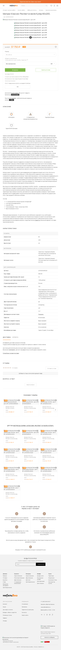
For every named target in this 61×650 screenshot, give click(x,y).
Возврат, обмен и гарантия (10, 612)
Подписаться (40, 564)
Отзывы (5, 621)
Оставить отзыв (51, 368)
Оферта (5, 618)
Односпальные (18, 576)
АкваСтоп (37, 220)
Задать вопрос (31, 384)
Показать (41, 314)
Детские (28, 580)
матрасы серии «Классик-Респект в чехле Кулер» (33, 426)
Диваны (5, 573)
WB (17, 86)
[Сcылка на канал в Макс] (47, 615)
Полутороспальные (19, 578)
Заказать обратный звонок (47, 604)
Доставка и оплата (8, 609)
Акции (4, 607)
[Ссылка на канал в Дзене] (50, 615)
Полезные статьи (7, 615)
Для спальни (40, 583)
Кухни (49, 573)
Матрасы (28, 573)
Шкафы (39, 573)
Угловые (5, 578)
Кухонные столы (52, 580)
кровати (14, 98)
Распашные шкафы (40, 578)
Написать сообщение (49, 637)
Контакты (24, 612)
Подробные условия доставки (11, 353)
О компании (25, 604)
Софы (4, 582)
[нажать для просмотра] (30, 23)
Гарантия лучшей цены (28, 609)
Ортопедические (7, 587)
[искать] (46, 6)
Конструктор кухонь (51, 582)
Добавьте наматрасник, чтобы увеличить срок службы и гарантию (15, 59)
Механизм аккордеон (5, 584)
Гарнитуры (51, 576)
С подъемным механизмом (17, 582)
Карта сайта (25, 615)
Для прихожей (40, 581)
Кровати (16, 573)
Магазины (24, 607)
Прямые (5, 576)
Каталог (5, 604)
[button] (55, 410)
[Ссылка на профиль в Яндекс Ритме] (52, 615)
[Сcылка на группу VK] (41, 615)
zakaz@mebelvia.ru (45, 607)
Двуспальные (17, 580)
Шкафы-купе (40, 576)
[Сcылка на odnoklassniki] (44, 615)
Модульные (51, 578)
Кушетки (5, 580)
